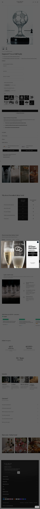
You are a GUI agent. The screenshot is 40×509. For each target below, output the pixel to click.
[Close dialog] (38, 242)
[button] (32, 253)
